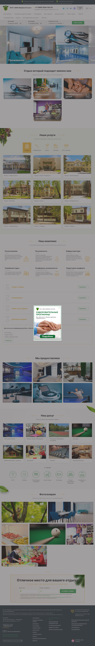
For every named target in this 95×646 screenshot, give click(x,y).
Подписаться (15, 641)
